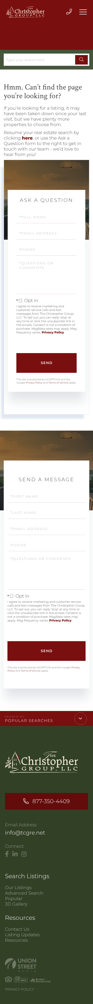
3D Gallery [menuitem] (16, 904)
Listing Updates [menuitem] (22, 934)
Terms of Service (58, 382)
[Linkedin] (15, 854)
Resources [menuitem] (16, 940)
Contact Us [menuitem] (17, 929)
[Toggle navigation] (83, 11)
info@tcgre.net (25, 832)
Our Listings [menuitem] (18, 887)
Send (47, 363)
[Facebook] (7, 854)
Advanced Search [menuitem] (24, 893)
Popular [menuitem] (13, 898)
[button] (81, 60)
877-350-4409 (51, 801)
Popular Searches (29, 720)
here (27, 138)
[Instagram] (24, 854)
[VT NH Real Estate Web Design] (46, 965)
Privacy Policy (53, 332)
